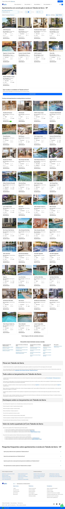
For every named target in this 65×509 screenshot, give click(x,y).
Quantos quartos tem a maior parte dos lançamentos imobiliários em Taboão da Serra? (21, 461)
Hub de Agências (31, 492)
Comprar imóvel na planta (22, 475)
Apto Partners (15, 492)
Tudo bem (60, 1)
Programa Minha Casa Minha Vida (54, 475)
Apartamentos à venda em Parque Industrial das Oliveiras (35, 348)
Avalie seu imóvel (50, 489)
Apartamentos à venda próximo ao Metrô (8, 473)
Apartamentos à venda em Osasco (47, 350)
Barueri (23, 370)
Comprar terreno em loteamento (23, 476)
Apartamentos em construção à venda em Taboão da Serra (21, 350)
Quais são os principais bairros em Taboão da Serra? (14, 456)
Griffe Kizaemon (36, 438)
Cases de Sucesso (16, 491)
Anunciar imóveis (16, 489)
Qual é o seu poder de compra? (52, 488)
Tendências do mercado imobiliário (23, 479)
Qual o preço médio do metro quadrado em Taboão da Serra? (16, 451)
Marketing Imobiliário (32, 495)
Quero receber (32, 94)
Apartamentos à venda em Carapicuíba (47, 348)
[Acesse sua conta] (60, 4)
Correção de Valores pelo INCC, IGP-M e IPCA (55, 494)
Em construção (49, 378)
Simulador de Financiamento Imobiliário (53, 492)
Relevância (12, 15)
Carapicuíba (17, 370)
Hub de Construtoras (32, 488)
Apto (14, 483)
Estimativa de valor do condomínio (52, 495)
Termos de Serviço (13, 503)
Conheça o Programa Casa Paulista (39, 476)
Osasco (20, 370)
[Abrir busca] (62, 4)
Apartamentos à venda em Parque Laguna (35, 355)
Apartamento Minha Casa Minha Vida (39, 473)
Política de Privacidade (5, 503)
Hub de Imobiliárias (32, 489)
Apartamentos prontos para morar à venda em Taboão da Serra (21, 353)
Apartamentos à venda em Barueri (47, 353)
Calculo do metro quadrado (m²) (52, 497)
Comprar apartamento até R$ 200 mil (39, 475)
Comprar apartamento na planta (23, 473)
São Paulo (27, 370)
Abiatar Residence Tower (35, 431)
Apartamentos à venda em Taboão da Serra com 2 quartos (8, 350)
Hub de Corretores (32, 491)
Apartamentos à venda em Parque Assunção (35, 353)
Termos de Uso (20, 503)
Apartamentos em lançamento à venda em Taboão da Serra (22, 348)
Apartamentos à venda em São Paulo (47, 355)
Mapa (54, 15)
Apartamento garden (5, 475)
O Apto (14, 488)
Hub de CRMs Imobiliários (33, 494)
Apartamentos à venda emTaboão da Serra (58, 347)
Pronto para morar (56, 378)
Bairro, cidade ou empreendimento (7, 10)
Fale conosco (15, 494)
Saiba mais (13, 1)
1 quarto (58, 384)
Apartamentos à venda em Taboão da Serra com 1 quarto (8, 348)
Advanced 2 (32, 430)
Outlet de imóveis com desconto (54, 473)
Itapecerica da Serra (33, 370)
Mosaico (49, 15)
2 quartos (37, 384)
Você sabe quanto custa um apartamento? (55, 476)
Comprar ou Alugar (50, 491)
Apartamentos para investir (6, 476)
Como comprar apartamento (6, 479)
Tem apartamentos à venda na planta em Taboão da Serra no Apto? (17, 465)
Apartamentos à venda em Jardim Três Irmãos (35, 350)
